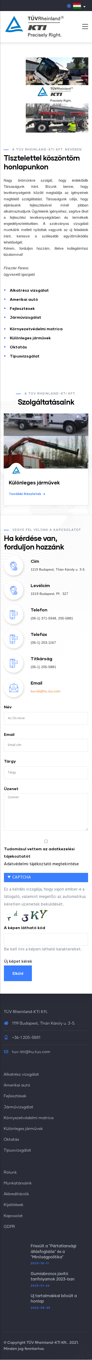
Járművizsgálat (25, 317)
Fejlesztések (22, 308)
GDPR (9, 1227)
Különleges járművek (30, 337)
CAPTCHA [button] (21, 877)
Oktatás (18, 346)
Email (9, 734)
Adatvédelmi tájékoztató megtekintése (41, 864)
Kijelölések (13, 1205)
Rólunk (10, 1172)
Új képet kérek (18, 961)
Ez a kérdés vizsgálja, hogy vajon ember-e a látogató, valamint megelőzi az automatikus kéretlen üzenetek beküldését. (45, 919)
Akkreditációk (16, 1194)
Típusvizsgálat (24, 356)
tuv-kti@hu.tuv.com (46, 691)
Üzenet (11, 788)
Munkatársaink (18, 1183)
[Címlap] (34, 26)
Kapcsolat (13, 1216)
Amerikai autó (24, 299)
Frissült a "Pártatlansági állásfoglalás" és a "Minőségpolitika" (53, 1251)
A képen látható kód (24, 927)
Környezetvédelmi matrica (36, 328)
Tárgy (10, 761)
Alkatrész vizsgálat (29, 290)
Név (8, 706)
